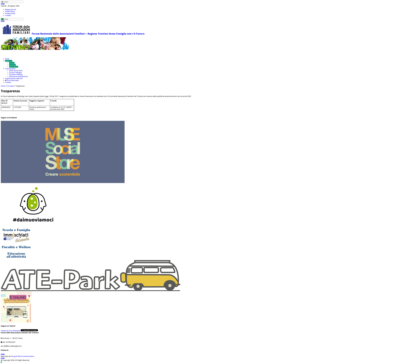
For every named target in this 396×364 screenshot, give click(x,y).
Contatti (8, 15)
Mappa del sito (10, 10)
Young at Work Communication (22, 356)
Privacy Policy (10, 13)
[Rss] (1, 4)
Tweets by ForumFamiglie (10, 331)
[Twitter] (4, 4)
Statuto (12, 63)
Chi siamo (8, 61)
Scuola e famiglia (15, 73)
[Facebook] (2, 4)
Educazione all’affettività (18, 76)
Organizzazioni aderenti (14, 78)
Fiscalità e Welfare (16, 75)
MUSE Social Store (16, 71)
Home (7, 59)
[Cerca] (2, 2)
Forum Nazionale (12, 80)
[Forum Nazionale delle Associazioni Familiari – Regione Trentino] (11, 55)
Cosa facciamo (10, 69)
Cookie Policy (10, 11)
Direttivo (12, 65)
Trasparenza (13, 67)
